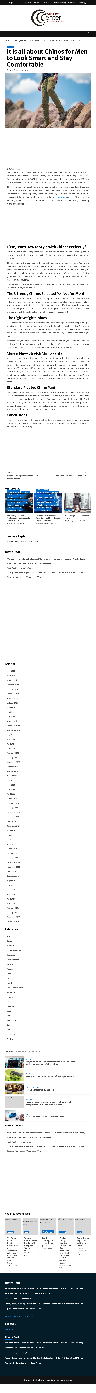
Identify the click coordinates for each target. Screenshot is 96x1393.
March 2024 (12, 748)
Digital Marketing (59, 3)
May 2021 (11, 894)
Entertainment (12, 495)
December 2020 (13, 917)
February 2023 (13, 803)
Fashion (10, 47)
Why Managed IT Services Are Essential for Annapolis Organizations (18, 518)
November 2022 (13, 817)
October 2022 (12, 821)
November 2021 (13, 867)
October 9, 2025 (49, 523)
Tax (8, 1030)
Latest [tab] (11, 1051)
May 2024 (11, 739)
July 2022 (11, 835)
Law (26, 502)
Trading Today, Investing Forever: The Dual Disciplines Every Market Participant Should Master (46, 572)
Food (16, 497)
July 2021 (11, 885)
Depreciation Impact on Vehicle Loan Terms (24, 577)
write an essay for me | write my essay (19, 1316)
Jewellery (20, 502)
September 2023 (13, 771)
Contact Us (9, 1329)
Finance (28, 3)
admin (11, 70)
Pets (22, 505)
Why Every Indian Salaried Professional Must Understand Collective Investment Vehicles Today (46, 559)
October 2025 (12, 703)
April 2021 (11, 899)
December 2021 (13, 862)
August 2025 (12, 707)
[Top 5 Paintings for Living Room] (14, 1092)
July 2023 (11, 780)
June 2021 (11, 890)
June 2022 (11, 840)
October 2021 (12, 871)
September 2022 (13, 826)
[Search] (88, 33)
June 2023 (11, 785)
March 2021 (12, 903)
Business (37, 3)
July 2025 (11, 712)
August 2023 (12, 776)
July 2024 (11, 735)
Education (46, 3)
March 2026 (12, 680)
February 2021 (13, 908)
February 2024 (13, 753)
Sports (19, 507)
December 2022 (13, 812)
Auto (9, 489)
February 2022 (13, 853)
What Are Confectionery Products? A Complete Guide (29, 563)
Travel (20, 510)
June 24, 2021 (20, 70)
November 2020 (13, 922)
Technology (81, 3)
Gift (21, 497)
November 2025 (13, 698)
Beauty (10, 941)
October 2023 (12, 767)
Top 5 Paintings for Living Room (20, 568)
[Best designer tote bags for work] (77, 503)
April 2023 (11, 794)
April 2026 (11, 675)
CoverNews (55, 1380)
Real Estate (11, 507)
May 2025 (11, 716)
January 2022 (12, 858)
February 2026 (13, 685)
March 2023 (12, 798)
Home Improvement (21, 500)
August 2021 (12, 881)
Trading (10, 1039)
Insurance (11, 502)
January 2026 (12, 689)
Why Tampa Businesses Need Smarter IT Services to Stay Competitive (48, 518)
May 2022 (11, 844)
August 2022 (12, 830)
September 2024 (13, 730)
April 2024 (11, 744)
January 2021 (12, 912)
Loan (17, 505)
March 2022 (12, 849)
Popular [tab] (22, 1051)
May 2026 (11, 671)
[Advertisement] (48, 147)
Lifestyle (71, 3)
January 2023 (12, 808)
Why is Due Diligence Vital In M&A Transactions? (22, 476)
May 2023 (11, 789)
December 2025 (13, 694)
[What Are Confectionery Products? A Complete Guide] (14, 1079)
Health (9, 500)
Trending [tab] (35, 1051)
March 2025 (12, 721)
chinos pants (61, 197)
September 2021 (13, 876)
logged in (20, 541)
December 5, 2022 (79, 521)
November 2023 (13, 762)
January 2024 (12, 757)
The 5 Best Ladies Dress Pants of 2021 (71, 474)
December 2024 (13, 726)
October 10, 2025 (20, 523)
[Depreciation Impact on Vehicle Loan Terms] (14, 1119)
